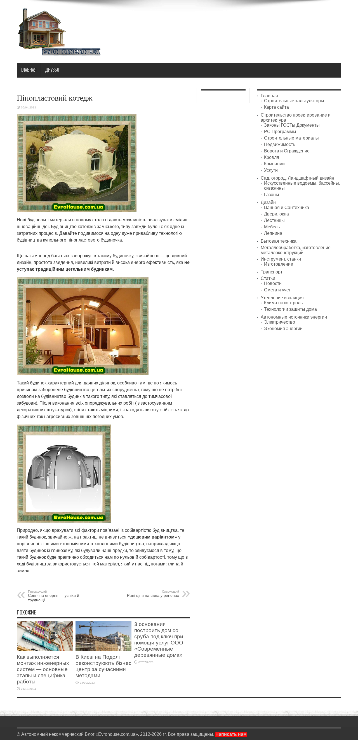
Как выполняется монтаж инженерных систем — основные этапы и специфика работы (43, 669)
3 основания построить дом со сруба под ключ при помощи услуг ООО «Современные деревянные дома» (158, 639)
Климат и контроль (283, 302)
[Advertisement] (239, 21)
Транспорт (271, 272)
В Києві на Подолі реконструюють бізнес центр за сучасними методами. (103, 666)
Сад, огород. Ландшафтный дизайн (297, 178)
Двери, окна (276, 214)
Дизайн (268, 202)
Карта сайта (276, 107)
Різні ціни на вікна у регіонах (153, 594)
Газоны (271, 194)
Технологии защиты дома (290, 309)
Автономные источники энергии (294, 317)
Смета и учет (277, 289)
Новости (273, 283)
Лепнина (273, 233)
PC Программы (280, 131)
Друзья (52, 69)
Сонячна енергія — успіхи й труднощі (53, 596)
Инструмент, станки (281, 259)
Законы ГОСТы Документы (292, 125)
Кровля (271, 157)
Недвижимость (279, 144)
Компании (274, 163)
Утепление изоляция (282, 297)
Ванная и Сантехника (286, 207)
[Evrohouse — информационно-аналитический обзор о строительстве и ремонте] (59, 51)
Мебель (272, 226)
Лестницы (274, 220)
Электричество (279, 322)
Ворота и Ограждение (287, 151)
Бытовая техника (278, 241)
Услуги (271, 170)
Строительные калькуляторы (294, 100)
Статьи (268, 278)
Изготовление (278, 264)
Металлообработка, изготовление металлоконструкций (296, 250)
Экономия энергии (283, 328)
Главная (29, 69)
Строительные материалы (291, 138)
